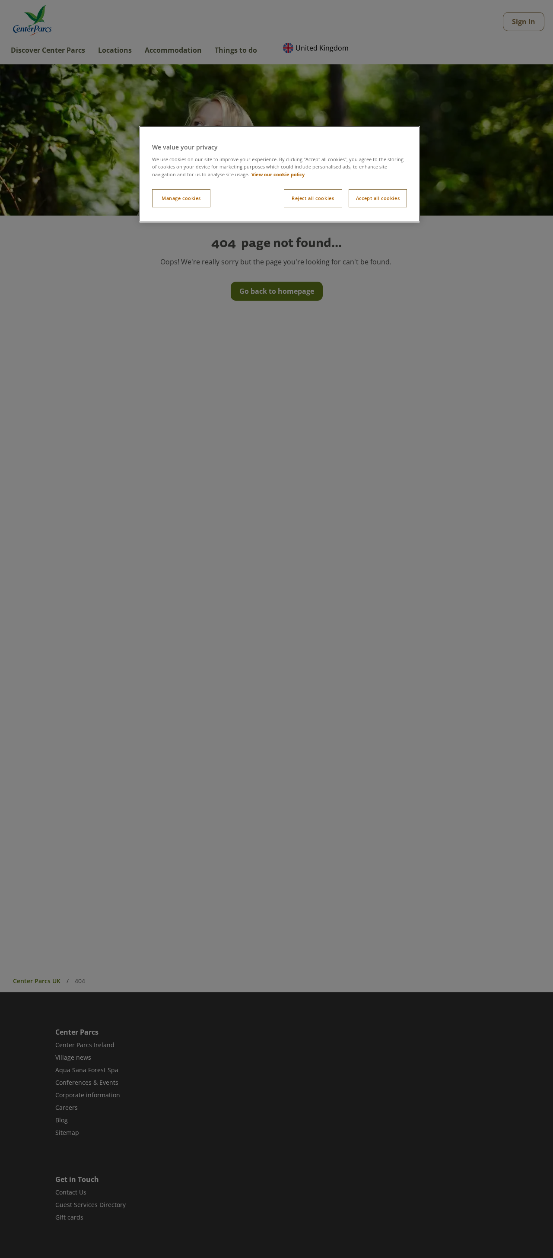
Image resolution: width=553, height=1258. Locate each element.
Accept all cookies (378, 198)
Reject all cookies (313, 198)
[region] (279, 174)
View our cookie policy (278, 174)
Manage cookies (181, 198)
